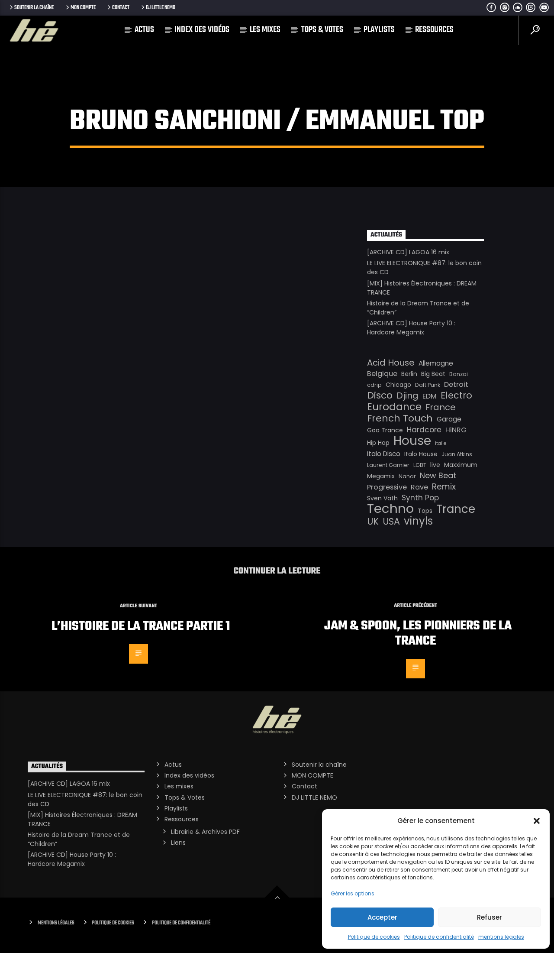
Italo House (421, 454)
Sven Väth (382, 498)
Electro (456, 395)
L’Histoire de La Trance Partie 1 (141, 626)
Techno (390, 508)
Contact (120, 7)
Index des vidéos (201, 29)
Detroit (456, 384)
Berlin (409, 374)
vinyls (418, 521)
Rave (419, 487)
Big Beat (433, 374)
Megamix (381, 476)
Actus (144, 29)
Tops (425, 510)
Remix (444, 487)
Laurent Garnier (388, 465)
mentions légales (501, 936)
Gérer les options (352, 893)
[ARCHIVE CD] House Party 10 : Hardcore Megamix (411, 328)
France (440, 407)
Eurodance (394, 407)
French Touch (400, 418)
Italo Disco (383, 453)
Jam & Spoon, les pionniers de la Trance (418, 633)
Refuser (489, 917)
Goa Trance (385, 430)
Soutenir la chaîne (34, 7)
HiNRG (456, 430)
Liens (178, 842)
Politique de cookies (374, 936)
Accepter (382, 917)
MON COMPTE (83, 7)
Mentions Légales (56, 922)
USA (391, 521)
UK (373, 521)
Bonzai (458, 374)
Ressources (434, 29)
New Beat (438, 475)
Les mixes (265, 29)
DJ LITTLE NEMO (160, 7)
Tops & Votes (322, 29)
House (412, 440)
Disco (380, 395)
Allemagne (436, 363)
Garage (449, 419)
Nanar (407, 476)
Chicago (398, 384)
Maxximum (460, 464)
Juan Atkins (456, 454)
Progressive (387, 487)
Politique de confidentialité (439, 936)
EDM (429, 396)
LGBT (419, 465)
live (435, 464)
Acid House (391, 362)
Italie (440, 443)
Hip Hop (378, 442)
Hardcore (424, 430)
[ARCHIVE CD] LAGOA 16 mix (408, 252)
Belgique (382, 374)
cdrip (374, 385)
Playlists (379, 29)
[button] (536, 821)
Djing (407, 395)
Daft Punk (427, 385)
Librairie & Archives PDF (205, 831)
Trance (455, 509)
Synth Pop (420, 498)
